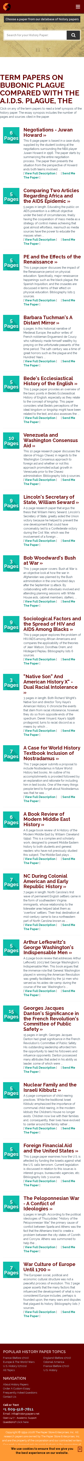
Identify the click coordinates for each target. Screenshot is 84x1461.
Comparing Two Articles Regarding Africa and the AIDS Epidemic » (51, 196)
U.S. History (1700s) (15, 1366)
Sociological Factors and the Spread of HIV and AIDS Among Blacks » (52, 624)
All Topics (9, 1370)
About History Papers (15, 1384)
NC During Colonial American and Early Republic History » (45, 881)
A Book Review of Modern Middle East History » (46, 819)
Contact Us (9, 1396)
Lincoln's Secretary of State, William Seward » (51, 499)
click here (23, 1422)
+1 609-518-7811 (18, 1409)
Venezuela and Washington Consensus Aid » (50, 440)
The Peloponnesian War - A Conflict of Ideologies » (51, 1203)
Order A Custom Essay (16, 1388)
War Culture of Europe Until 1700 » (49, 1266)
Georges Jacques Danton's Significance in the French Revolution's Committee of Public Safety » (51, 1018)
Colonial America (53, 1361)
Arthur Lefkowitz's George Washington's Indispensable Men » (48, 947)
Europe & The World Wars (18, 1361)
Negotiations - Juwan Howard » (48, 132)
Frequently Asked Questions (20, 1392)
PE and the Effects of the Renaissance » (52, 259)
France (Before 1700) (16, 1357)
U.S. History (50, 1370)
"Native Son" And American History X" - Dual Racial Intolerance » (50, 684)
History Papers (7, 6)
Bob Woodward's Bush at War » (49, 560)
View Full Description (40, 173)
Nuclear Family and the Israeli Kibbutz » (50, 1087)
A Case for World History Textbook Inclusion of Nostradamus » (51, 753)
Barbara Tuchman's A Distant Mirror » (47, 320)
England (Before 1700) (57, 1357)
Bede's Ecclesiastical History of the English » (50, 381)
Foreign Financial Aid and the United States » (50, 1148)
